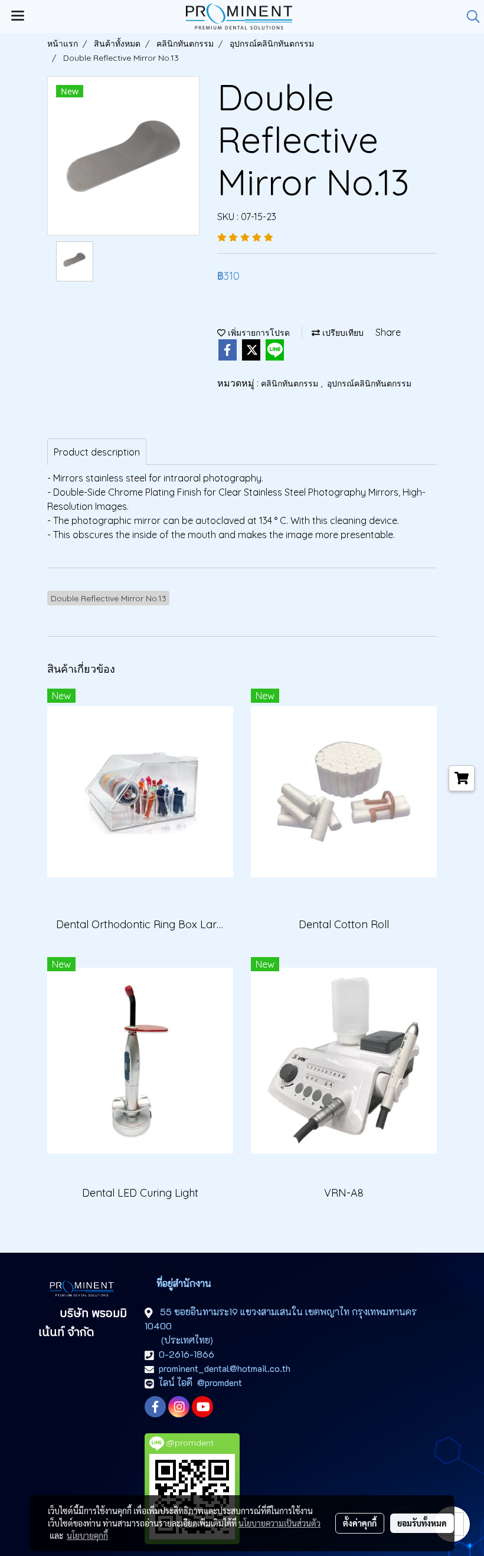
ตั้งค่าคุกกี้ (360, 1523)
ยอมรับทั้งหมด (422, 1523)
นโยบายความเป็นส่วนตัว (279, 1523)
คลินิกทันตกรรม (291, 383)
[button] (469, 16)
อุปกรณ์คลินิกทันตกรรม (369, 383)
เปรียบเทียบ (342, 332)
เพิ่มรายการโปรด (257, 332)
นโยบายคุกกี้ (87, 1535)
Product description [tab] (97, 452)
